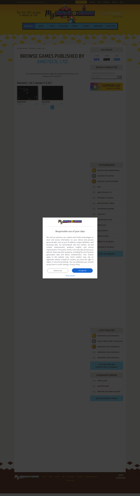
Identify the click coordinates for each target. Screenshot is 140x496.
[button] (70, 275)
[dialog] (70, 248)
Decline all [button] (58, 270)
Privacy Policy (75, 264)
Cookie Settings (63, 264)
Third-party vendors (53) (67, 250)
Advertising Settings (61, 262)
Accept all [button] (82, 270)
